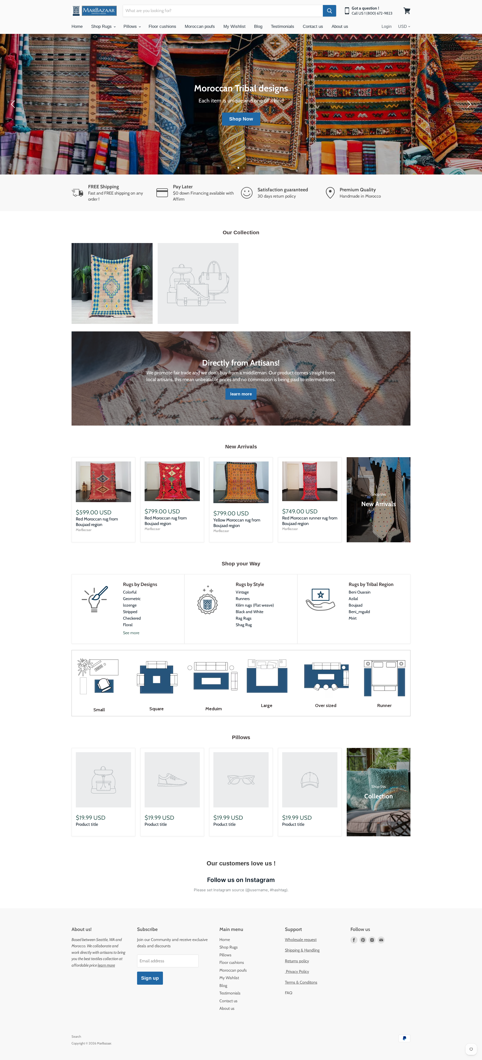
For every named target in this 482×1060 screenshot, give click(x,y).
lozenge (130, 605)
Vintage (242, 592)
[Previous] (14, 104)
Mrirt (352, 618)
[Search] (329, 11)
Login (387, 26)
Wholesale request (301, 939)
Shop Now (241, 119)
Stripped (130, 611)
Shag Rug (244, 624)
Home (77, 26)
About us (340, 26)
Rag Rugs (244, 618)
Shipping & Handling (302, 950)
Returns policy (297, 961)
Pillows (131, 26)
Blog (258, 26)
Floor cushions (162, 26)
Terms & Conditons (301, 982)
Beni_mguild (359, 611)
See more (131, 632)
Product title (87, 824)
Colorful (130, 592)
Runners (243, 598)
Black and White (249, 611)
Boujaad (356, 605)
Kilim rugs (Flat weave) (255, 605)
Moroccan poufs (200, 26)
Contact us (313, 26)
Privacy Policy (297, 971)
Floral (128, 624)
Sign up (150, 978)
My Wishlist (234, 26)
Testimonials (282, 26)
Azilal (353, 598)
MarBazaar (83, 530)
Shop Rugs (102, 26)
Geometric (132, 598)
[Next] (468, 104)
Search (76, 1036)
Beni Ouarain (360, 592)
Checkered (132, 618)
